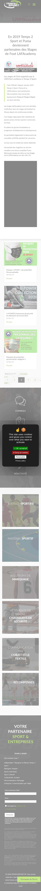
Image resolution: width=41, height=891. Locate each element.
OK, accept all (21, 448)
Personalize (20, 457)
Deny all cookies (21, 453)
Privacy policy (21, 461)
